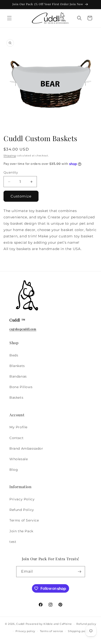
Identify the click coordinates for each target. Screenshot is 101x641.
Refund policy (86, 624)
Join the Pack (21, 531)
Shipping (10, 155)
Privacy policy (25, 631)
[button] (9, 18)
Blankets (17, 366)
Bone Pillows (20, 387)
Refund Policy (21, 510)
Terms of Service (24, 520)
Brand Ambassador (26, 448)
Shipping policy (79, 631)
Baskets (16, 397)
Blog (13, 469)
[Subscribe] (79, 571)
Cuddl (20, 624)
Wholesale (18, 459)
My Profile (18, 427)
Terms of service (51, 631)
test (12, 542)
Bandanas (18, 376)
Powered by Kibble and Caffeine (49, 624)
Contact (16, 438)
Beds (13, 355)
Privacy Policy (22, 499)
